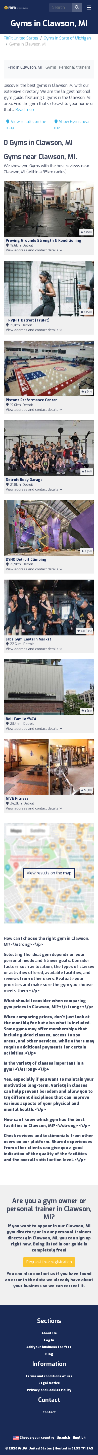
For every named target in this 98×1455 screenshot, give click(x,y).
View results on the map (49, 873)
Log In (49, 1340)
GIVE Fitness (17, 798)
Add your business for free (49, 1347)
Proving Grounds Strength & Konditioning (43, 240)
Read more (25, 109)
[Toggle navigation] (89, 8)
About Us (49, 1333)
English (79, 1437)
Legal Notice (49, 1383)
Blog (49, 1354)
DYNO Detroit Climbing (26, 559)
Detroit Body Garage (24, 479)
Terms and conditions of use (49, 1376)
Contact (49, 1412)
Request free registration (49, 1262)
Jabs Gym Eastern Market (28, 639)
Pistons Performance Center (31, 400)
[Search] (77, 7)
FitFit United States (21, 38)
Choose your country (36, 1437)
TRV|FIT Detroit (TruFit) (28, 320)
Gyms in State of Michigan (67, 38)
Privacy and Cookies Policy (49, 1390)
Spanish (63, 1437)
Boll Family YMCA (21, 719)
